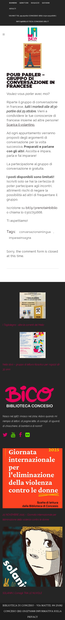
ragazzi (35, 3)
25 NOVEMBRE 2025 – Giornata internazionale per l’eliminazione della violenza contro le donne (29, 517)
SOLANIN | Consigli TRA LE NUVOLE (22, 593)
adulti (12, 9)
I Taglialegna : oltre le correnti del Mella (23, 324)
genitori (23, 3)
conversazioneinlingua (35, 232)
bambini (13, 3)
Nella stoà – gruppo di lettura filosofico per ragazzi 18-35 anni (31, 367)
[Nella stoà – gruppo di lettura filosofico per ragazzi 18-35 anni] (33, 346)
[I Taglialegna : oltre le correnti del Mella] (33, 306)
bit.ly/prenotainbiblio (41, 208)
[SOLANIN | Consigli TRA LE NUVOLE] (32, 557)
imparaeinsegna (20, 238)
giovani (46, 3)
